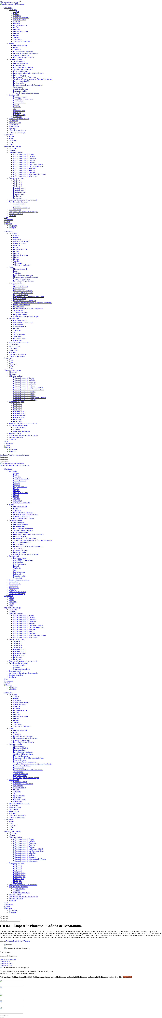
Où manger (13, 148)
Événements (8, 220)
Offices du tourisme (15, 152)
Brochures (12, 216)
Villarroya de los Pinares (21, 41)
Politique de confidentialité (22, 977)
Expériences (8, 134)
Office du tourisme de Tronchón (24, 172)
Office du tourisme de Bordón (23, 154)
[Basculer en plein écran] (3, 1015)
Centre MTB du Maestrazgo (23, 99)
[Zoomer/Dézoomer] (1, 1015)
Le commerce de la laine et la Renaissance (28, 85)
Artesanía (16, 206)
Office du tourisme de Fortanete (24, 162)
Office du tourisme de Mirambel (24, 168)
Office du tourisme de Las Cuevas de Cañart (28, 166)
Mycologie (12, 129)
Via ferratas (17, 107)
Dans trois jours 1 (19, 188)
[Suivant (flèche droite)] (3, 1017)
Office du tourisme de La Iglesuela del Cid (28, 164)
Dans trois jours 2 (19, 190)
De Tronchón (13, 121)
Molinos (16, 33)
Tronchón (16, 37)
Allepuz (16, 12)
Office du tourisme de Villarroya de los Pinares (29, 174)
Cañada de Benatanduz (21, 18)
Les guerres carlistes (20, 91)
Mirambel (16, 29)
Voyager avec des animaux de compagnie (23, 212)
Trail (14, 109)
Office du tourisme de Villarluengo (25, 176)
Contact (7, 222)
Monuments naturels (20, 45)
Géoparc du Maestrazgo (21, 55)
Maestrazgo (8, 8)
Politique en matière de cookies (44, 977)
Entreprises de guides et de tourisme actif (23, 200)
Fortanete (16, 24)
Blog (6, 218)
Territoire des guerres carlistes (19, 119)
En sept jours (17, 198)
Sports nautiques (19, 111)
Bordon (16, 14)
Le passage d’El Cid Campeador (24, 77)
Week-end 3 (17, 184)
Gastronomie (13, 125)
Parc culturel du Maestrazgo (23, 67)
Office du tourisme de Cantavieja (24, 158)
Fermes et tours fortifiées (21, 81)
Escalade (16, 105)
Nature (11, 43)
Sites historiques (18, 61)
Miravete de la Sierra (20, 31)
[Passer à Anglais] (12, 228)
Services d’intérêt (15, 210)
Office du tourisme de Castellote (24, 160)
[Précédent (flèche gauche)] (1, 1017)
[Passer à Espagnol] (13, 226)
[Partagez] (5, 1015)
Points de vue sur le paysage (23, 51)
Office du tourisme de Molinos (23, 170)
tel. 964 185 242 (5, 973)
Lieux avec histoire (15, 59)
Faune (15, 47)
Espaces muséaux (19, 65)
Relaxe (11, 136)
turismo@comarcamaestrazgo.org (24, 973)
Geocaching (17, 117)
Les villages (13, 10)
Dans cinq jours (18, 194)
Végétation (17, 49)
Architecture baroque (20, 89)
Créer (11, 144)
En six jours (17, 196)
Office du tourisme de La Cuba (24, 156)
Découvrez (12, 140)
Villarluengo (17, 39)
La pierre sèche (18, 83)
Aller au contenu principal (9, 2)
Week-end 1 (17, 180)
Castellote (16, 22)
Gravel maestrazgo (19, 103)
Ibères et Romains (19, 75)
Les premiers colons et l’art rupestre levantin (28, 73)
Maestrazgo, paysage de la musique (25, 53)
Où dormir (12, 150)
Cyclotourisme (18, 101)
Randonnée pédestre (20, 97)
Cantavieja (17, 16)
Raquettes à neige (19, 115)
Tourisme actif (14, 95)
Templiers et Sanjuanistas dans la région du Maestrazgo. (32, 79)
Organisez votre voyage (12, 146)
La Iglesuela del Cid (20, 26)
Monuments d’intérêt (20, 63)
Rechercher (4, 457)
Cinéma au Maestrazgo (17, 132)
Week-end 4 (17, 186)
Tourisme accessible (16, 214)
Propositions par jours (16, 178)
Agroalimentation (19, 204)
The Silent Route (15, 123)
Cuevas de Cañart (19, 20)
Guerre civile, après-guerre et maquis (26, 93)
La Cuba (16, 28)
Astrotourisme (14, 127)
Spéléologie (17, 113)
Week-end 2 (17, 182)
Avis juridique (5, 977)
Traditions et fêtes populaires (23, 69)
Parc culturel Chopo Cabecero (23, 57)
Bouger (11, 138)
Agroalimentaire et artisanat (18, 202)
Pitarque (16, 35)
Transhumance (18, 87)
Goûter (11, 142)
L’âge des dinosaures (20, 71)
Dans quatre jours (19, 192)
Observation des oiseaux (17, 131)
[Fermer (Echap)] (7, 1015)
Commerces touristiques (21, 208)
